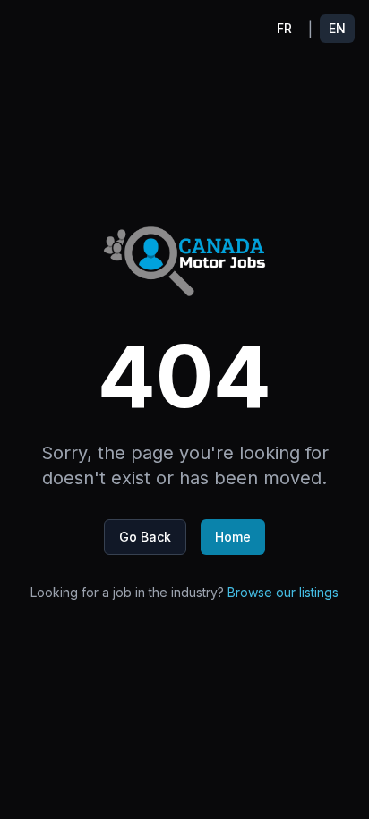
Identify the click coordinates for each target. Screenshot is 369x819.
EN (337, 28)
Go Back (145, 536)
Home (233, 536)
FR (284, 28)
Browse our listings (283, 592)
